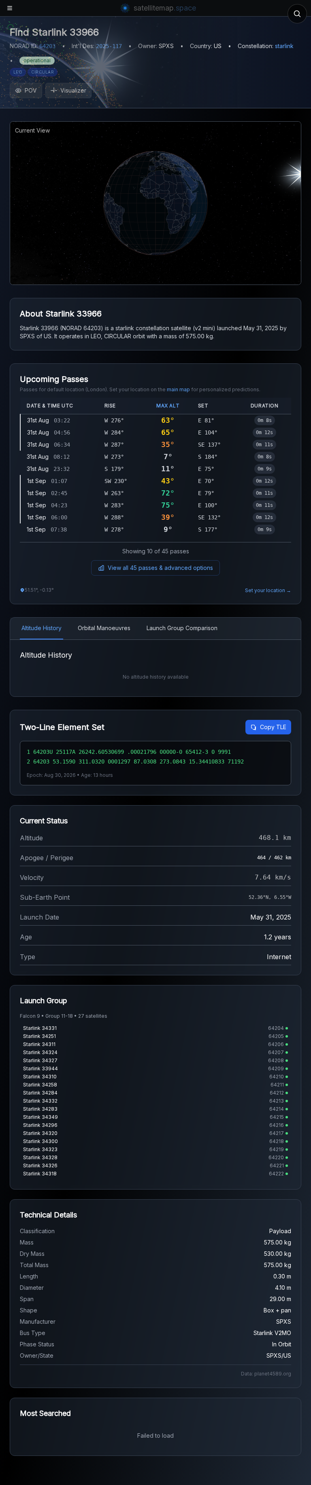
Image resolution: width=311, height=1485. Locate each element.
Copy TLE (273, 727)
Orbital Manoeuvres (104, 627)
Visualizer (73, 90)
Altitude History (41, 627)
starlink (284, 45)
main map (178, 389)
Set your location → (268, 590)
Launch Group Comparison (182, 627)
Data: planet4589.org (266, 1374)
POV (31, 90)
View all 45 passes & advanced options (160, 567)
